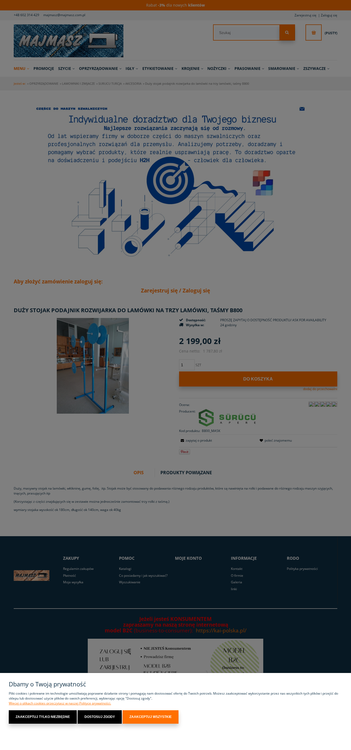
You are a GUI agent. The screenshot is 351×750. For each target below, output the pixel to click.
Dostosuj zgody (99, 717)
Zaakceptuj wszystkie (150, 717)
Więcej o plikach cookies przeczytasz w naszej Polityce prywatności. (60, 703)
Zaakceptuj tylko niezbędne (43, 717)
